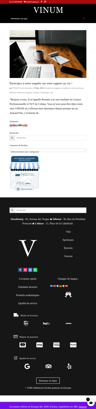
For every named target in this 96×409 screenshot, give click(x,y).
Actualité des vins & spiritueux (73, 88)
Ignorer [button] (83, 406)
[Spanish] (26, 125)
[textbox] (48, 152)
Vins (51, 93)
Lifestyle (36, 93)
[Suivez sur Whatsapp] (35, 270)
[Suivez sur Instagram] (25, 270)
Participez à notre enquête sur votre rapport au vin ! (41, 83)
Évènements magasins (24, 93)
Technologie (44, 93)
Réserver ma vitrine (26, 189)
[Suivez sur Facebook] (20, 270)
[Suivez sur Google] (30, 270)
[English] (14, 125)
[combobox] (48, 150)
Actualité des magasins (53, 88)
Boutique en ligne (48, 380)
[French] (17, 125)
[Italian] (23, 125)
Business (13, 93)
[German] (20, 125)
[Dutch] (11, 125)
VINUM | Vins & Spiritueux (22, 88)
